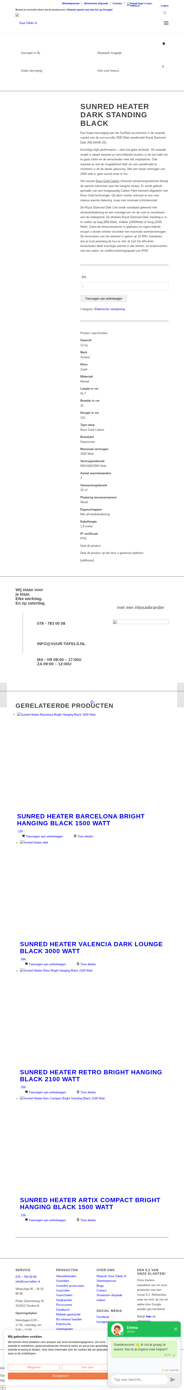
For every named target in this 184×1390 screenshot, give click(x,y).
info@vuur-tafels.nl (61, 643)
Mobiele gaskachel (68, 1314)
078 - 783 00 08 (51, 623)
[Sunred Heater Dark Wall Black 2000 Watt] (180, 695)
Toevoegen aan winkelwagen (103, 298)
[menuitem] (71, 3)
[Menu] (166, 23)
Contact (117, 3)
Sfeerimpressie (70, 3)
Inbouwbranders (66, 1276)
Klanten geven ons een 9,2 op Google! (90, 9)
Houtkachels (64, 1300)
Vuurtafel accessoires (70, 1285)
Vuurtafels (62, 1281)
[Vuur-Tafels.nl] (26, 23)
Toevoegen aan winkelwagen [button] (44, 836)
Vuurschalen (64, 1295)
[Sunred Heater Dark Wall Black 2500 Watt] (3, 695)
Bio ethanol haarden (69, 1319)
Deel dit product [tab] (90, 545)
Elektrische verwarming (109, 309)
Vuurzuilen (63, 1290)
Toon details (85, 836)
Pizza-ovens (64, 1304)
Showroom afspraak (96, 3)
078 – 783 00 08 (25, 1276)
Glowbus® (63, 1309)
